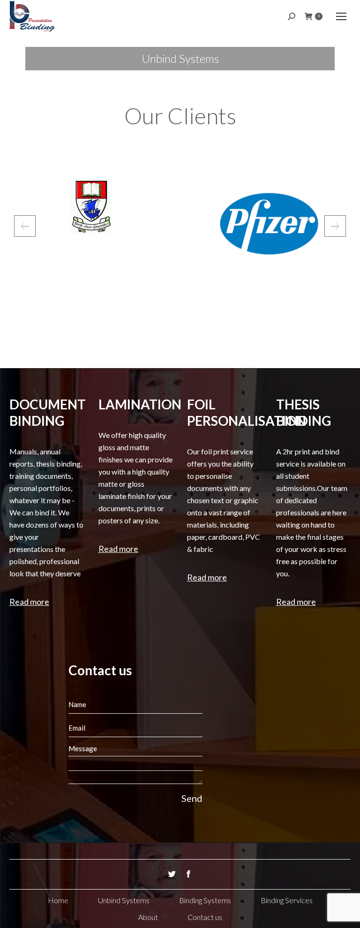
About (148, 917)
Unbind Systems (124, 900)
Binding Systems (205, 900)
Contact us (205, 917)
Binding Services (287, 900)
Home (58, 900)
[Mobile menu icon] (341, 16)
